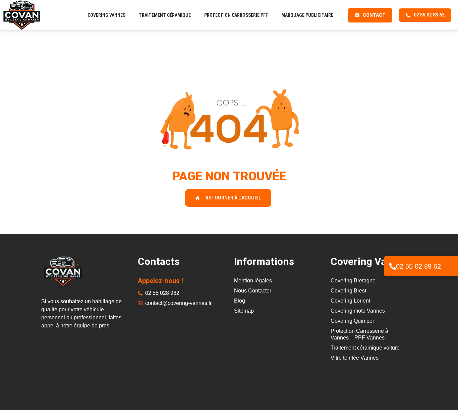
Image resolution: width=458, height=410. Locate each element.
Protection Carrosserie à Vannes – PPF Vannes (359, 334)
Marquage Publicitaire (307, 15)
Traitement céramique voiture (365, 348)
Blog (239, 301)
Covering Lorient (350, 301)
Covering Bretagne (353, 280)
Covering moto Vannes (358, 311)
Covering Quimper (352, 321)
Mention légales (253, 280)
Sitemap (244, 311)
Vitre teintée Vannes (355, 358)
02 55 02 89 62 (418, 266)
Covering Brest (348, 290)
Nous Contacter (252, 290)
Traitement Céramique (165, 15)
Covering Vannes (106, 15)
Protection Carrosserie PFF (236, 15)
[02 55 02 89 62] (392, 266)
